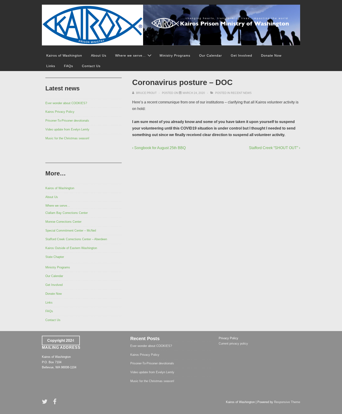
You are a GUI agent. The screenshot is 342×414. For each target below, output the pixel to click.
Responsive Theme (287, 402)
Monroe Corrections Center (63, 221)
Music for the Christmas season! (67, 138)
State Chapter (54, 257)
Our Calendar (210, 55)
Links (50, 66)
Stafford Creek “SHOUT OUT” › (274, 148)
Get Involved (241, 55)
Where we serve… (130, 55)
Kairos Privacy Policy (59, 111)
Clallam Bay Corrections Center (66, 213)
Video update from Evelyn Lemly (67, 129)
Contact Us (91, 66)
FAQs (68, 66)
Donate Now (271, 55)
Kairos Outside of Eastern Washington (71, 248)
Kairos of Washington (64, 55)
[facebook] (55, 403)
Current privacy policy (233, 343)
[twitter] (46, 403)
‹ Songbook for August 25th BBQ (159, 148)
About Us (98, 55)
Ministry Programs (175, 55)
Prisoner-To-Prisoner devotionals (67, 120)
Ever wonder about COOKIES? (66, 103)
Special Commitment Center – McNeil (70, 230)
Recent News (241, 93)
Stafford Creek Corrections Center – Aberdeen (76, 239)
